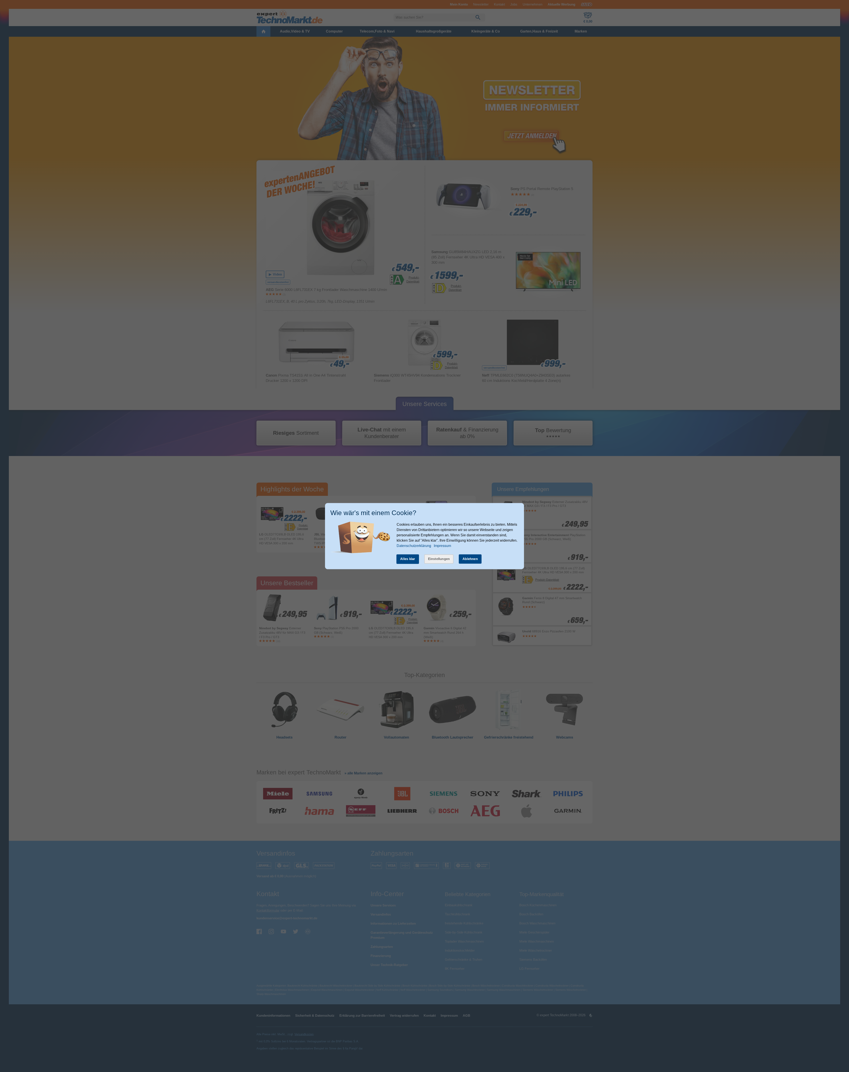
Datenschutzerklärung (414, 546)
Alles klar (407, 559)
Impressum (442, 546)
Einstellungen (439, 559)
